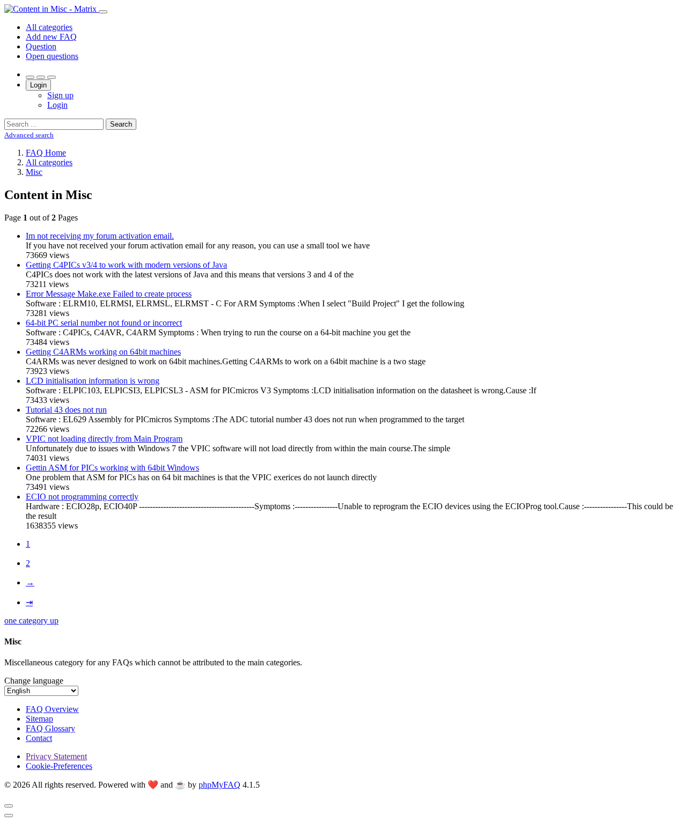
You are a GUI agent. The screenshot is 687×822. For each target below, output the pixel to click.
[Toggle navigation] (103, 11)
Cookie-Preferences (59, 765)
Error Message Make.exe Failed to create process (109, 293)
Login (38, 85)
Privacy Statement (56, 756)
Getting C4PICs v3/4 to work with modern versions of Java (126, 264)
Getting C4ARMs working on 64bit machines (103, 351)
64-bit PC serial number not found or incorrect (104, 322)
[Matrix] (51, 8)
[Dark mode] (40, 77)
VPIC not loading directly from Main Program (104, 438)
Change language (33, 680)
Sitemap (39, 718)
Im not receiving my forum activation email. (100, 235)
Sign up (60, 95)
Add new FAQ (51, 36)
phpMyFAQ (219, 784)
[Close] (8, 806)
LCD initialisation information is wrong (92, 380)
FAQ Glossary (50, 728)
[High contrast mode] (51, 77)
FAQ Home (46, 152)
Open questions (52, 56)
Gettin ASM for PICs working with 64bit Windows (112, 467)
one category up (31, 620)
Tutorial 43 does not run (66, 409)
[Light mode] (30, 77)
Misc (34, 172)
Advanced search (29, 135)
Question (41, 46)
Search (121, 124)
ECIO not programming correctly (82, 496)
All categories (49, 27)
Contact (39, 738)
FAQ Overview (52, 709)
